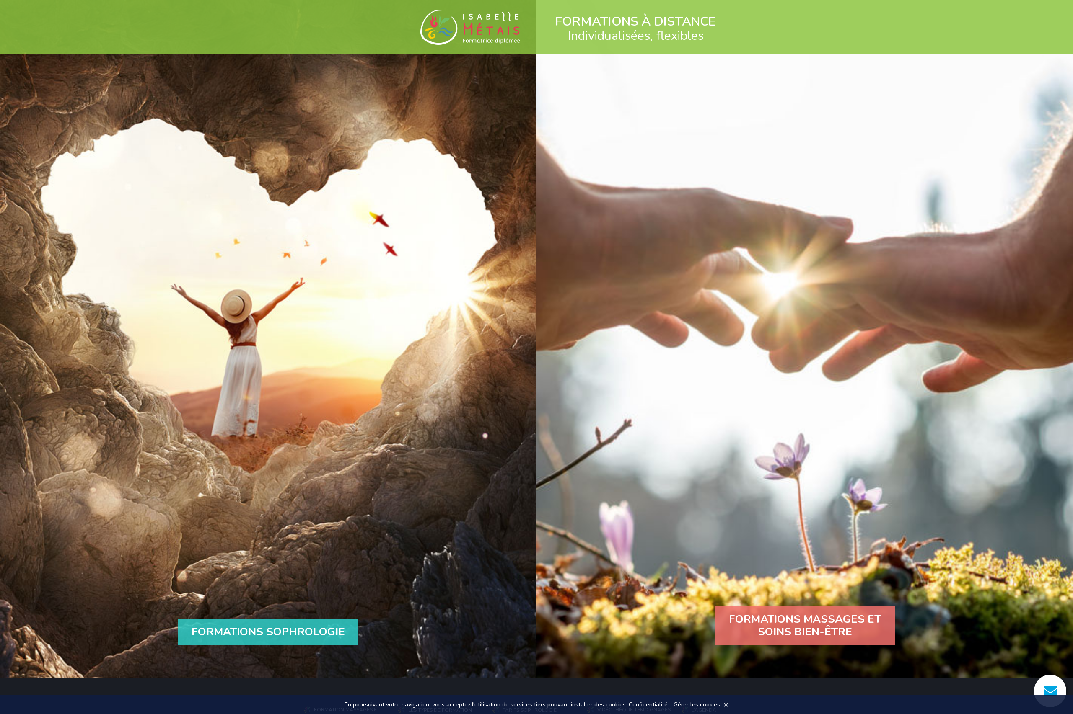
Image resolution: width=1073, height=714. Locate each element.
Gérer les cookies (697, 705)
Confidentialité (648, 705)
